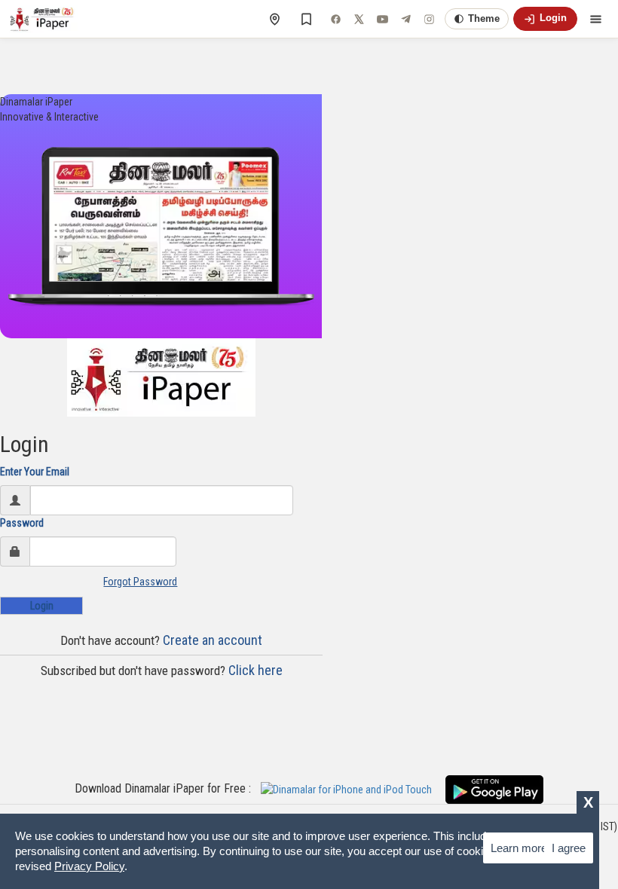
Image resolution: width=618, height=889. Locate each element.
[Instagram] (429, 19)
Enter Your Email (34, 472)
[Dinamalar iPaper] (43, 19)
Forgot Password (140, 582)
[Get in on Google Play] (494, 789)
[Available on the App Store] (352, 789)
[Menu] (595, 18)
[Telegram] (405, 19)
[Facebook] (335, 19)
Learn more (519, 848)
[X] (358, 19)
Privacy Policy (89, 866)
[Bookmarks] (306, 18)
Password (22, 523)
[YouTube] (382, 19)
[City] (274, 18)
